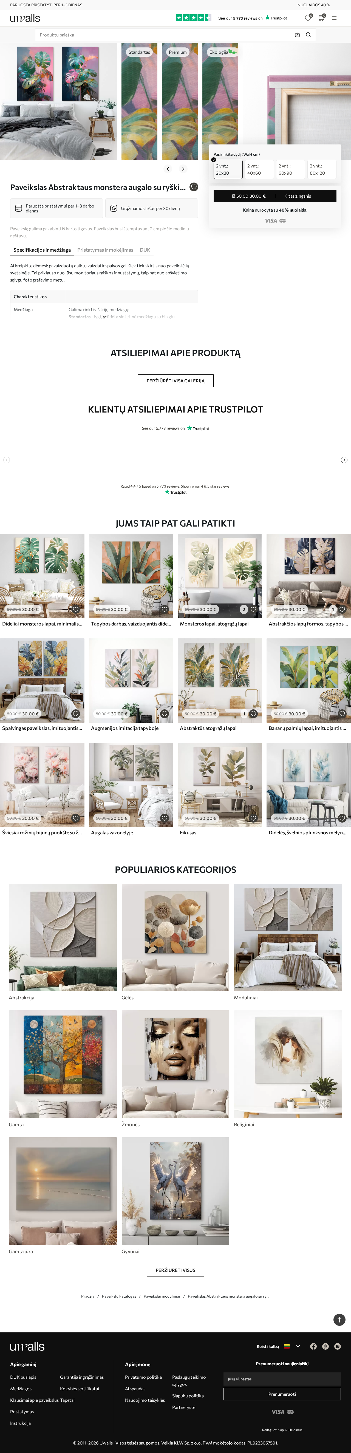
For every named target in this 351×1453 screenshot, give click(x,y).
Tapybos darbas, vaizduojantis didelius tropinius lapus (131, 624)
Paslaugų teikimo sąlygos (189, 1380)
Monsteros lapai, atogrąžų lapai (214, 624)
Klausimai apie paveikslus (34, 1400)
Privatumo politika (143, 1377)
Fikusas (188, 832)
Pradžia (87, 1296)
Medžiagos (21, 1388)
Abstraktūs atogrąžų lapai (208, 728)
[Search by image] (297, 34)
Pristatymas (22, 1411)
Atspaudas (135, 1388)
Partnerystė (183, 1407)
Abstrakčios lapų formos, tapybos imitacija (309, 624)
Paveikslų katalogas (119, 1296)
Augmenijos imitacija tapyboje (124, 728)
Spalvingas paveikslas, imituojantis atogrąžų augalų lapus (42, 728)
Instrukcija (20, 1423)
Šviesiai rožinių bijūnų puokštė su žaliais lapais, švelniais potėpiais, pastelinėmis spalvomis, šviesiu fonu (42, 832)
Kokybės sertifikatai (79, 1388)
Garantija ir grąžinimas (82, 1377)
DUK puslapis (23, 1377)
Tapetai (67, 1400)
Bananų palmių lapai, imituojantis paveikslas (309, 728)
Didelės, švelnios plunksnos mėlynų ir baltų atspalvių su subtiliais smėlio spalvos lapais (309, 832)
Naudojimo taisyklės (145, 1400)
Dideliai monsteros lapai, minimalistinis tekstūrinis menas (42, 624)
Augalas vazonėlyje (112, 832)
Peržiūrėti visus (175, 1270)
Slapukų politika (188, 1395)
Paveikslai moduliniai (162, 1296)
